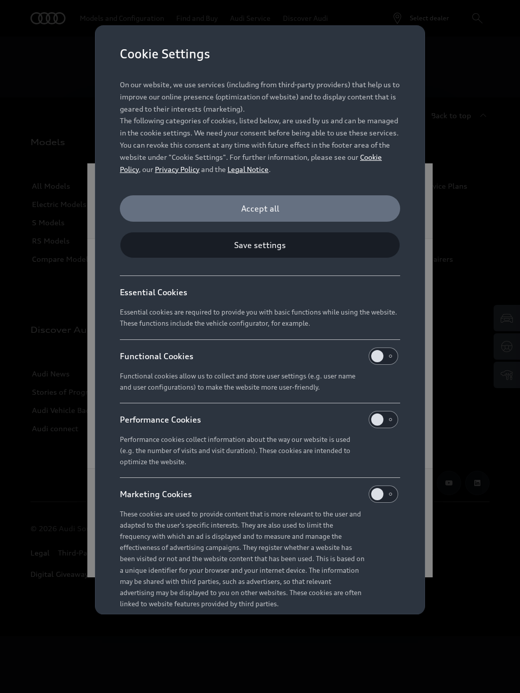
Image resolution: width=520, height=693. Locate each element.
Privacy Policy (177, 169)
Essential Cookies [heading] (153, 292)
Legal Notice (248, 169)
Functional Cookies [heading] (156, 356)
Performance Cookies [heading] (160, 419)
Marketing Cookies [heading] (156, 494)
